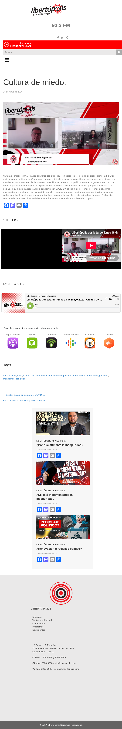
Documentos (38, 630)
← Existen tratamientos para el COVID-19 (24, 395)
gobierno (103, 375)
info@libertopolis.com (65, 663)
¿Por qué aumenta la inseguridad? (59, 445)
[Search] (119, 52)
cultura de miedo (43, 375)
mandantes (8, 378)
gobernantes (78, 375)
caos (19, 375)
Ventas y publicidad (42, 620)
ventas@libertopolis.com (66, 669)
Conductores (38, 623)
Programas (38, 626)
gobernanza (92, 375)
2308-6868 (47, 663)
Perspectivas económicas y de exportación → (26, 400)
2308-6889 (60, 657)
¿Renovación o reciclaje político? (59, 548)
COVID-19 (28, 375)
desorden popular (62, 375)
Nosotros (36, 617)
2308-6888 (46, 657)
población (20, 378)
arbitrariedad (9, 375)
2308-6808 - (47, 669)
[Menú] (7, 60)
